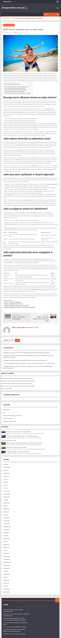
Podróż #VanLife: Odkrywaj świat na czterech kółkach (18, 431)
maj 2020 (5, 577)
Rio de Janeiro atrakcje (7, 388)
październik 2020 (7, 562)
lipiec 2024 (5, 482)
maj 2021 (5, 541)
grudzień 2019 (6, 592)
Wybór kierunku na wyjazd (9, 421)
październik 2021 (7, 526)
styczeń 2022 (6, 517)
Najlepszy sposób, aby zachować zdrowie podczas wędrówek (19, 307)
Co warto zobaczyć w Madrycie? (12, 302)
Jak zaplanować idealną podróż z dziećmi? (16, 447)
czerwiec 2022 (6, 503)
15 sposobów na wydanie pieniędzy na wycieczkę (14, 627)
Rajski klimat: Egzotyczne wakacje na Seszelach (14, 633)
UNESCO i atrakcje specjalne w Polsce (12, 415)
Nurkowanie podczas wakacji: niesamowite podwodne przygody (16, 383)
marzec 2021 (6, 547)
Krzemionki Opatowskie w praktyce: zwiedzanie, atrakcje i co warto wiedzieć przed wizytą (25, 360)
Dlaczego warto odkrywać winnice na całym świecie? (16, 86)
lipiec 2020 (5, 571)
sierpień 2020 (6, 568)
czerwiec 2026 (6, 467)
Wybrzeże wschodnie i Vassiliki (9, 440)
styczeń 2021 (6, 553)
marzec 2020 (6, 583)
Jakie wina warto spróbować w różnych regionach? (16, 89)
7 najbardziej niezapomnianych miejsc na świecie (16, 305)
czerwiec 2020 (6, 574)
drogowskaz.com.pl (32, 327)
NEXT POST (46, 315)
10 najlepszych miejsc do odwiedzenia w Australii (17, 451)
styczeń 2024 (6, 491)
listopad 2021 (6, 523)
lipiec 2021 (5, 535)
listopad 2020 (6, 559)
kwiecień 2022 (6, 509)
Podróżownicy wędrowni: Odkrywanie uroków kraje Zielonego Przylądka (18, 386)
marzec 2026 (6, 476)
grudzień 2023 (6, 494)
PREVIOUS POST (16, 315)
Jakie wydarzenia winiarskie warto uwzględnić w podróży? (18, 93)
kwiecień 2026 (6, 473)
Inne (4, 412)
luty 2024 (5, 488)
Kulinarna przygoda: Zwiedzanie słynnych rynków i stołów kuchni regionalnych (24, 443)
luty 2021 (5, 550)
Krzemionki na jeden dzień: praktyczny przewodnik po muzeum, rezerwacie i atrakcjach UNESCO (26, 352)
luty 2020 (5, 586)
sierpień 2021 (6, 532)
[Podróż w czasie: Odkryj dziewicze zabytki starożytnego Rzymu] (53, 316)
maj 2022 (5, 506)
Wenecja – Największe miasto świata (13, 303)
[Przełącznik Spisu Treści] (29, 84)
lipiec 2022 (5, 500)
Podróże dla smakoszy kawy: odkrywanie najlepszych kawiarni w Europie (18, 381)
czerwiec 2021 (6, 538)
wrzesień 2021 (6, 529)
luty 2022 (5, 514)
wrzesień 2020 (6, 565)
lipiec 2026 (5, 464)
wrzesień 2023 (6, 497)
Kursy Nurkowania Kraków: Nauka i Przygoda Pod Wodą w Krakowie (17, 378)
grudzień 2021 (6, 520)
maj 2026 (5, 470)
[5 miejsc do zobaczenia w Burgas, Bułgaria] (8, 316)
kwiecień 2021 (6, 544)
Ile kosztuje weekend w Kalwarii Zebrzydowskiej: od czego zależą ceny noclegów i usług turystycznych (29, 363)
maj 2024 (5, 485)
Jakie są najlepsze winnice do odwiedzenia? (15, 91)
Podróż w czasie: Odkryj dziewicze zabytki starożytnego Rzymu (41, 319)
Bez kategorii (6, 409)
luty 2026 (5, 479)
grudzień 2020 (6, 556)
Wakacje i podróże (9, 25)
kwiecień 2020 (6, 580)
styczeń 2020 (6, 589)
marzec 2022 (6, 512)
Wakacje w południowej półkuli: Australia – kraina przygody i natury (21, 436)
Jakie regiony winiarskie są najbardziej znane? (15, 88)
